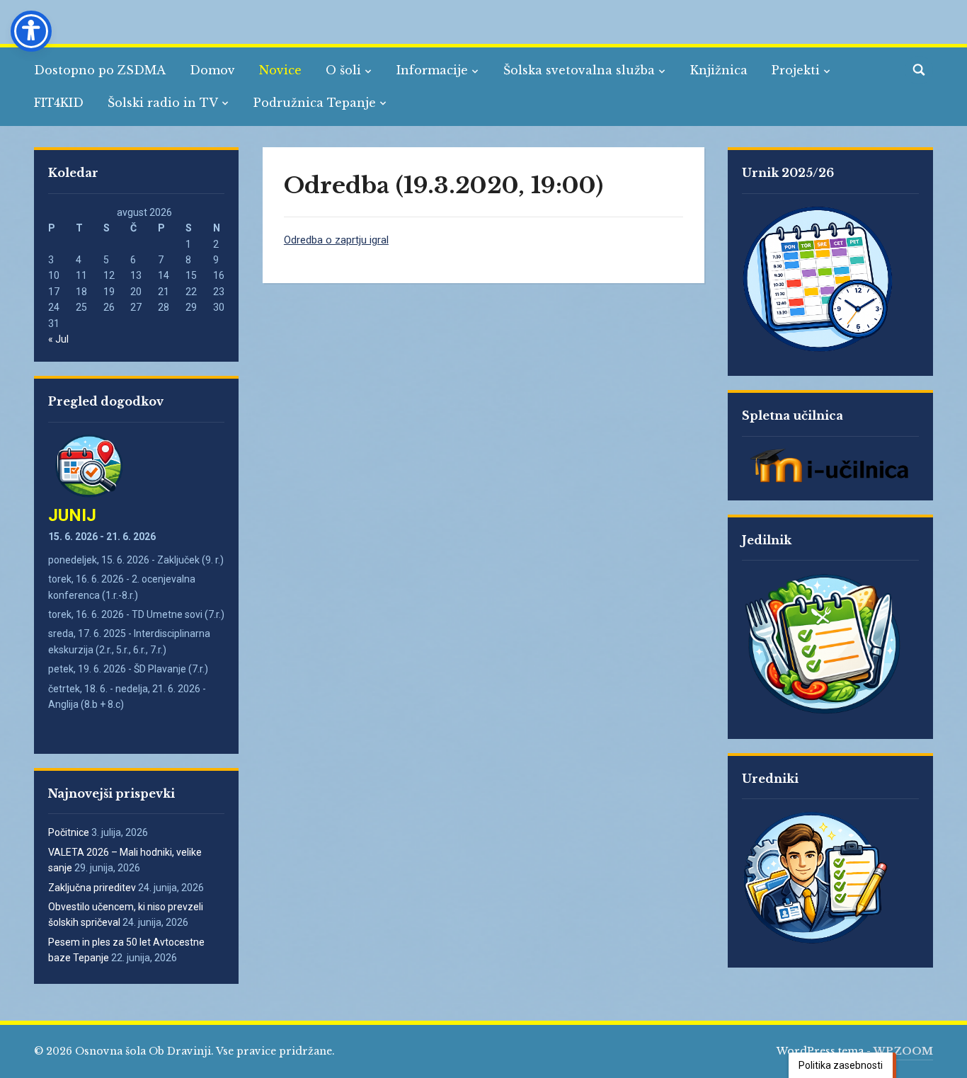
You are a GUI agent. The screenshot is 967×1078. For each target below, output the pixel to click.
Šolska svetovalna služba (579, 70)
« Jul (58, 339)
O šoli (343, 70)
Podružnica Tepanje (314, 103)
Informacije (432, 70)
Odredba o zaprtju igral (336, 240)
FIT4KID (59, 103)
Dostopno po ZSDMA (100, 70)
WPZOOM (903, 1051)
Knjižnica (719, 70)
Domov (212, 70)
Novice (280, 70)
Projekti (796, 70)
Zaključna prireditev (92, 887)
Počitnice (68, 832)
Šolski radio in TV (163, 103)
